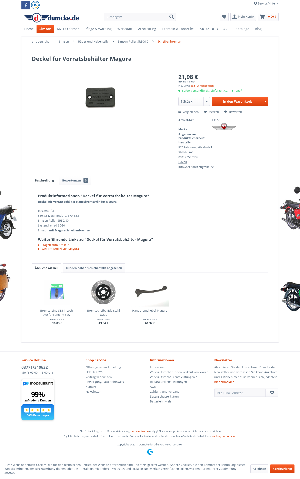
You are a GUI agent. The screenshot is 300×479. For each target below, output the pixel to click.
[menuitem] (140, 19)
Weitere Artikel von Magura (60, 249)
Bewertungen (74, 180)
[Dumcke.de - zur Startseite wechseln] (51, 18)
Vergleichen (190, 112)
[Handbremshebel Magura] (150, 292)
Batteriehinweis (160, 401)
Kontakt (91, 387)
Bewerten (235, 112)
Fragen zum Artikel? (55, 245)
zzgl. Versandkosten (202, 85)
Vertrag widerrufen (99, 377)
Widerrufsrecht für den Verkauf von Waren (179, 372)
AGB (153, 387)
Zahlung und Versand (165, 391)
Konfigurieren (282, 469)
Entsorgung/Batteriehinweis (105, 382)
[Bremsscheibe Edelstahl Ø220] (103, 292)
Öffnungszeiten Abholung (103, 367)
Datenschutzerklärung (165, 396)
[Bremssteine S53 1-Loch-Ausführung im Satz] (57, 292)
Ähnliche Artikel (46, 268)
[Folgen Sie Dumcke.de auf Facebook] (25, 5)
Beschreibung (44, 180)
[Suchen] (171, 17)
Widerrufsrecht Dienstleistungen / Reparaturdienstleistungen (173, 379)
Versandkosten (140, 431)
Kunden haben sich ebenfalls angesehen (94, 268)
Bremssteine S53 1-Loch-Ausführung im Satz (57, 313)
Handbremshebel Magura (150, 310)
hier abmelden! (224, 382)
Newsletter (93, 391)
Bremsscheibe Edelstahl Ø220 (103, 313)
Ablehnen (259, 469)
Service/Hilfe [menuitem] (266, 3)
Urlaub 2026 (94, 372)
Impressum (158, 367)
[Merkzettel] (224, 17)
